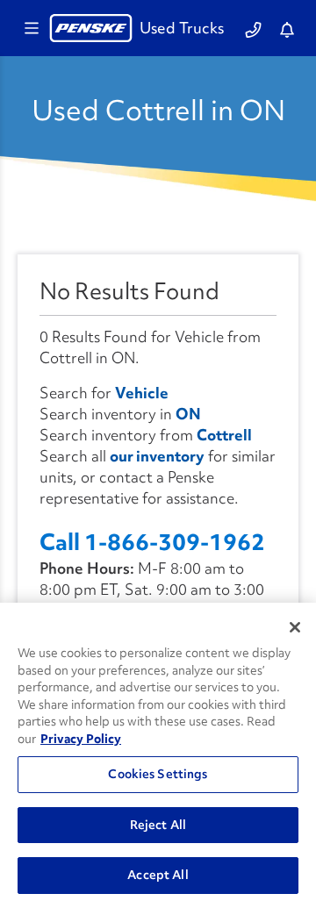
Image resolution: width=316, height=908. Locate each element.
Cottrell (224, 435)
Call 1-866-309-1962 (152, 542)
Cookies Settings (157, 774)
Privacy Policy (80, 739)
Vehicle (142, 393)
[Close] (295, 627)
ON (188, 414)
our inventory (157, 456)
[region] (158, 755)
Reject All (158, 825)
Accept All (157, 875)
